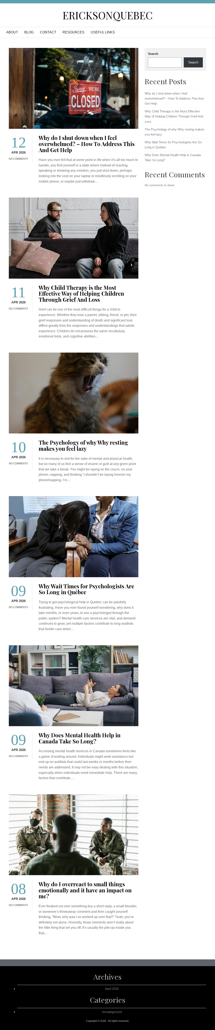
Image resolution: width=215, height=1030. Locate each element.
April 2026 (112, 988)
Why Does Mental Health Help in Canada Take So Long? (80, 738)
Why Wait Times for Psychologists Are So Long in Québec (86, 589)
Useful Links (103, 32)
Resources (73, 32)
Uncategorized (112, 1012)
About (12, 32)
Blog (29, 32)
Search (153, 53)
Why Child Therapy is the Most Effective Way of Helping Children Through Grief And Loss (81, 293)
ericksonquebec (108, 15)
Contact (48, 32)
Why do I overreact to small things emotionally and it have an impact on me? (85, 890)
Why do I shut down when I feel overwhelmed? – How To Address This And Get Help (87, 143)
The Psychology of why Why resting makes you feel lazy (83, 445)
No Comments (18, 158)
